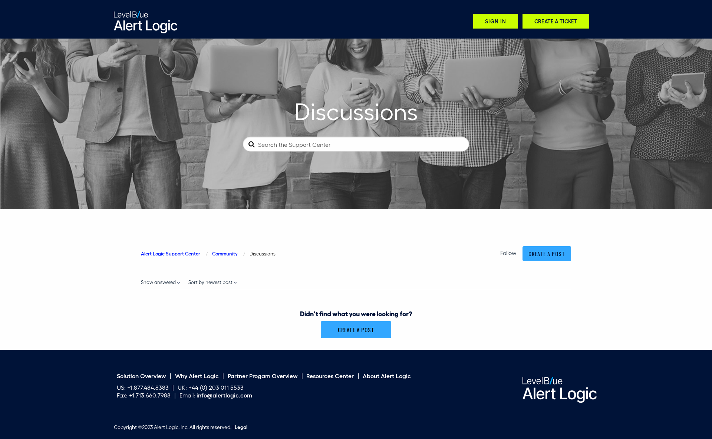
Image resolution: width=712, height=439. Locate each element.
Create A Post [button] (546, 254)
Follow (508, 253)
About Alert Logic (387, 375)
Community (225, 253)
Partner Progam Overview (263, 375)
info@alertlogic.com (224, 394)
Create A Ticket (555, 21)
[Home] (145, 21)
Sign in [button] (495, 21)
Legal (241, 427)
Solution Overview (141, 375)
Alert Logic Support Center (170, 253)
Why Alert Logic (197, 375)
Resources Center (330, 375)
